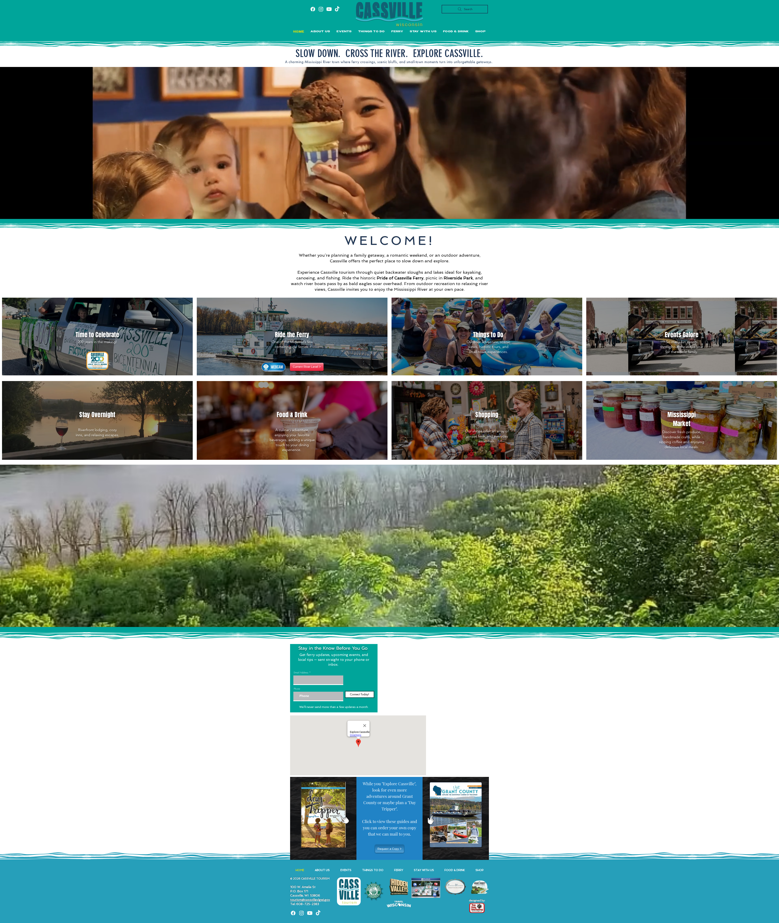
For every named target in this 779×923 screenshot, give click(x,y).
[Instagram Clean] (301, 913)
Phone (297, 689)
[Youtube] (329, 9)
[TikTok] (337, 9)
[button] (344, 31)
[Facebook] (313, 9)
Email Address (301, 672)
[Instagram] (321, 9)
